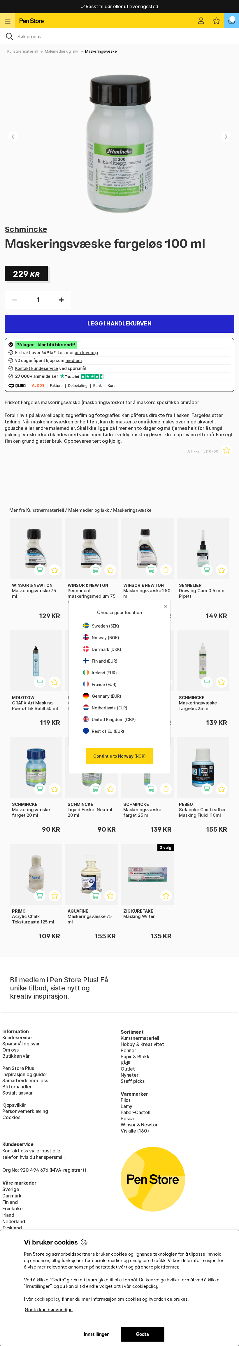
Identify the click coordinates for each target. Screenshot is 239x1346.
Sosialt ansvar (17, 1093)
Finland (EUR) (104, 661)
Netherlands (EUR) (109, 707)
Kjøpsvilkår (14, 1105)
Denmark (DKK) (106, 649)
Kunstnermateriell (22, 51)
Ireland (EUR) (104, 672)
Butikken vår (16, 1056)
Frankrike (12, 1208)
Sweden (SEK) (105, 625)
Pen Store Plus (18, 1068)
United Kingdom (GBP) (114, 719)
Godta (142, 1334)
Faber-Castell (135, 1112)
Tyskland (12, 1228)
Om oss (10, 1050)
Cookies (11, 1117)
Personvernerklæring (25, 1111)
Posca (127, 1118)
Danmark (12, 1196)
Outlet (128, 1069)
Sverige (10, 1189)
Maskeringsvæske (101, 51)
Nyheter (129, 1075)
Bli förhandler (17, 1087)
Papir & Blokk (135, 1056)
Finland (10, 1202)
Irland (8, 1215)
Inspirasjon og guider (24, 1074)
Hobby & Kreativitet (142, 1044)
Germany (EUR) (106, 696)
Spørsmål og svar (21, 1044)
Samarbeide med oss (25, 1080)
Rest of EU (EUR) (108, 731)
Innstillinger (96, 1334)
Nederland (13, 1221)
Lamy (126, 1106)
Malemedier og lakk (61, 51)
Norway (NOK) (105, 637)
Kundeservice (17, 1037)
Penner (128, 1050)
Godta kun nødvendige (49, 1309)
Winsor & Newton (139, 1125)
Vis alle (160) (135, 1131)
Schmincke (26, 229)
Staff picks (133, 1081)
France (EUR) (104, 684)
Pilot (126, 1100)
